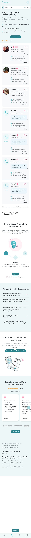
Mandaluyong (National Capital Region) (12, 467)
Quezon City (5, 458)
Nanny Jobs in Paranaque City (10, 445)
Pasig (21, 460)
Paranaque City (6, 460)
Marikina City (18, 463)
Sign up (15, 274)
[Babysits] (6, 2)
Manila (11, 458)
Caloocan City (17, 458)
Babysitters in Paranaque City (10, 447)
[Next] (28, 407)
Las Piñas (4, 453)
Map (16, 530)
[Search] (3, 7)
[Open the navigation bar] (27, 2)
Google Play (21, 350)
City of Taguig (15, 460)
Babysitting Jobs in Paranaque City (11, 443)
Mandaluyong (5, 465)
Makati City (11, 463)
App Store (10, 350)
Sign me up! (15, 431)
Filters (27, 7)
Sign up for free (15, 37)
